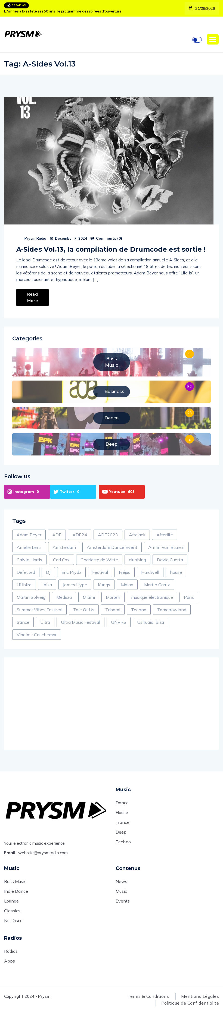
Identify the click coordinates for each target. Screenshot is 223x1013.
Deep (121, 832)
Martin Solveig (31, 597)
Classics (12, 910)
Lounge (11, 901)
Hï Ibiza (24, 584)
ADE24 (79, 534)
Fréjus (124, 572)
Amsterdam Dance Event (112, 547)
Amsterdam (64, 547)
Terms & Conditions (148, 996)
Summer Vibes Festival (39, 609)
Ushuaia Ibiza (150, 622)
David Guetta (170, 559)
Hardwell (150, 572)
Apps (9, 961)
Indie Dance (16, 891)
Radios (11, 951)
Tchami (112, 609)
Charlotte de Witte (99, 559)
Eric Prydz (71, 572)
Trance (122, 822)
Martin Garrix (157, 584)
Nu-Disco (13, 920)
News (121, 881)
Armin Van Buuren (166, 547)
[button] (213, 39)
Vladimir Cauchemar (37, 634)
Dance (122, 802)
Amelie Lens (29, 547)
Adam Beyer (29, 534)
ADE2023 (108, 534)
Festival (100, 572)
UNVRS (118, 622)
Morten (113, 597)
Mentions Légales (200, 996)
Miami (89, 597)
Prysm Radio (35, 238)
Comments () (108, 238)
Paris (189, 597)
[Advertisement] (111, 704)
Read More (32, 297)
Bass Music (15, 881)
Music (121, 891)
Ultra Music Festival (80, 622)
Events (123, 901)
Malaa (127, 584)
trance (23, 622)
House (122, 812)
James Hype (75, 584)
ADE (56, 534)
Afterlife (164, 534)
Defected (26, 572)
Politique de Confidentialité (190, 1003)
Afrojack (137, 534)
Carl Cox (61, 559)
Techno (138, 609)
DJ (48, 572)
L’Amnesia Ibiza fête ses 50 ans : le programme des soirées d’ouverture (63, 11)
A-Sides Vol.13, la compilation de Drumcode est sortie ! (111, 249)
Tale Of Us (83, 609)
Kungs (104, 584)
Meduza (64, 597)
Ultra (45, 622)
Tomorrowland (171, 609)
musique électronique (152, 597)
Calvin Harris (29, 559)
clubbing (137, 559)
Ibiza (47, 584)
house (176, 572)
